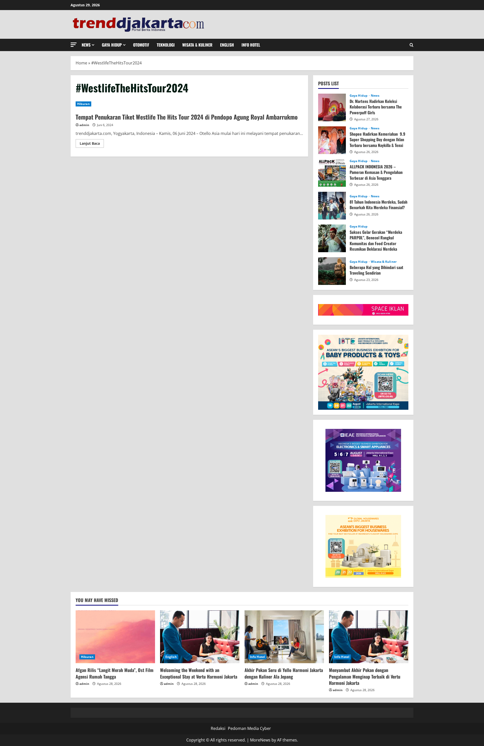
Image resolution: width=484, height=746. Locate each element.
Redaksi (218, 728)
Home (81, 63)
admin (84, 125)
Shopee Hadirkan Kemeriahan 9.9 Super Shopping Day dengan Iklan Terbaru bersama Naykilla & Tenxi (332, 140)
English (227, 45)
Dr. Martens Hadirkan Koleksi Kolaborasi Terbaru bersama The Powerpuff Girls (332, 107)
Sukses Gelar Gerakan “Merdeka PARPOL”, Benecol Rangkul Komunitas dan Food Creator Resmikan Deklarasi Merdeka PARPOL (332, 238)
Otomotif (141, 45)
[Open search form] (411, 45)
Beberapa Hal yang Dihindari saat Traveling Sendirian (332, 271)
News (86, 45)
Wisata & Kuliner (197, 45)
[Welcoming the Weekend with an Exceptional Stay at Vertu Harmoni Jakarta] (199, 636)
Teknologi (166, 45)
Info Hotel (250, 45)
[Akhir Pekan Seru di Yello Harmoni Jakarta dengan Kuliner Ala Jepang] (284, 636)
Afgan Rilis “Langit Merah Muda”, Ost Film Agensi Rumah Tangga (115, 673)
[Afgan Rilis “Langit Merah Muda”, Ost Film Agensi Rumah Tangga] (115, 636)
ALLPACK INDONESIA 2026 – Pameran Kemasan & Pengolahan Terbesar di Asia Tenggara (332, 173)
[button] (74, 45)
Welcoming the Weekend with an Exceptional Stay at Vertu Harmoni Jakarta (198, 673)
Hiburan (83, 104)
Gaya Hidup (112, 45)
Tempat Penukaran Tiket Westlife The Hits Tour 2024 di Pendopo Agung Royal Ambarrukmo (187, 116)
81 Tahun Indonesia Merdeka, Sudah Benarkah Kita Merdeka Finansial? (332, 205)
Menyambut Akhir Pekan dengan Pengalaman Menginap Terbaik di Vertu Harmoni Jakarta (364, 676)
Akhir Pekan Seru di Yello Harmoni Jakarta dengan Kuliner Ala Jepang (284, 673)
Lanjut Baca (92, 144)
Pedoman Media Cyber (249, 728)
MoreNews (260, 740)
